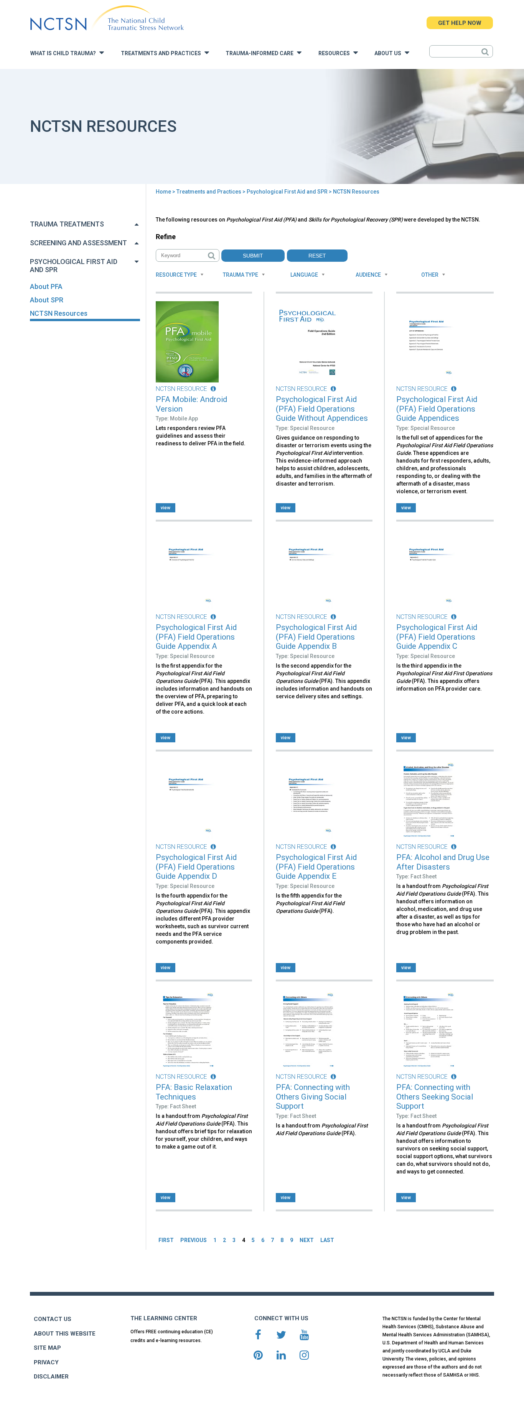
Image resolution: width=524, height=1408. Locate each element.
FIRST (166, 1240)
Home (163, 192)
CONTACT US (52, 1319)
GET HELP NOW (459, 23)
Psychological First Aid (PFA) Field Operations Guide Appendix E (316, 867)
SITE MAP (47, 1347)
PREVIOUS (193, 1240)
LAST (327, 1240)
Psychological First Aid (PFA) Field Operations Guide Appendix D (196, 867)
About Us (389, 53)
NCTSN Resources (58, 313)
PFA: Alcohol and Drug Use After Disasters (442, 862)
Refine (166, 237)
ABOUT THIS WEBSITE (65, 1333)
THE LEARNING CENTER (163, 1318)
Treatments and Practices (162, 53)
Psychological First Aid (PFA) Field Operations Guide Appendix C (436, 637)
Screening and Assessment (78, 243)
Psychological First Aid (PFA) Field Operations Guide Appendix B (316, 637)
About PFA (46, 286)
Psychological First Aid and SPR (287, 192)
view (165, 507)
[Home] (107, 18)
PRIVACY (46, 1362)
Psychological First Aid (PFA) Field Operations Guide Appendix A (196, 637)
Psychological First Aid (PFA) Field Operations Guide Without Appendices (322, 409)
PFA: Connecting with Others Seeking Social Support (434, 1097)
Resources (335, 53)
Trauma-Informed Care (261, 53)
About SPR (46, 300)
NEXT (307, 1240)
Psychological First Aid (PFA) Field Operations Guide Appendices (436, 409)
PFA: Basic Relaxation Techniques (194, 1092)
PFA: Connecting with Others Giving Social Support (313, 1097)
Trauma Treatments (67, 224)
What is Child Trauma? (64, 53)
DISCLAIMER (51, 1376)
